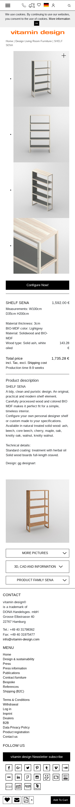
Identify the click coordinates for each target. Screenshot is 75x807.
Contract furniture (14, 677)
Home (9, 41)
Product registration (16, 732)
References (11, 686)
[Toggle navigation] (7, 5)
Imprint (7, 713)
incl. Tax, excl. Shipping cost (26, 363)
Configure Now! (38, 285)
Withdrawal (10, 704)
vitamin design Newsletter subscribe (37, 757)
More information (59, 18)
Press (7, 663)
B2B (6, 722)
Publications (11, 673)
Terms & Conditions (16, 699)
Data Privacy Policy (16, 727)
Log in (7, 709)
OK (36, 23)
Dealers (8, 718)
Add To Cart (60, 800)
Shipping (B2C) (13, 691)
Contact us (10, 736)
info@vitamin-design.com (21, 639)
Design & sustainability (18, 659)
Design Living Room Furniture (33, 41)
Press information (15, 668)
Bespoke (9, 682)
